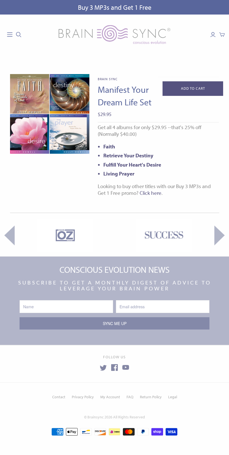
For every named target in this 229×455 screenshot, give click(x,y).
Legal (172, 396)
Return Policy (151, 396)
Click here (150, 192)
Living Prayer (118, 173)
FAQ (130, 396)
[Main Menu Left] (10, 34)
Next (219, 235)
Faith (109, 146)
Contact (58, 396)
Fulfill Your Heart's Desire (132, 164)
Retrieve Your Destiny (128, 155)
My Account (110, 396)
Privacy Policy (83, 396)
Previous (9, 235)
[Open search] (19, 34)
